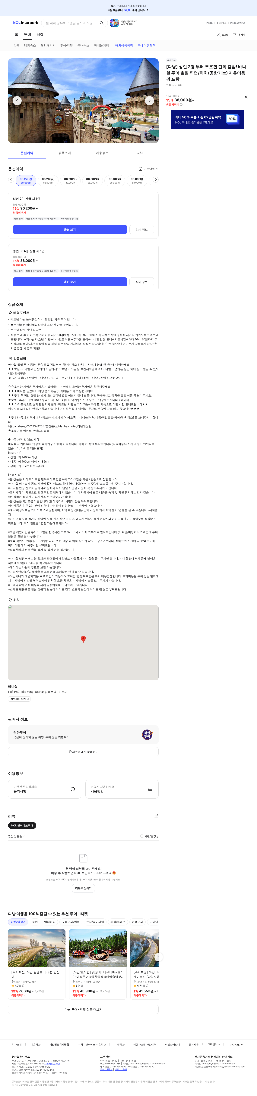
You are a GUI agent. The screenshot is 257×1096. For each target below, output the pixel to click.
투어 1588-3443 (108, 1060)
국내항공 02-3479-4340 (141, 1066)
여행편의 (137, 922)
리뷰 (140, 153)
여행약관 (120, 1044)
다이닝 (154, 922)
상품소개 (64, 153)
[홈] (16, 34)
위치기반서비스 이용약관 (92, 1044)
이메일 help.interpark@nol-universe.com (143, 1063)
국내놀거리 (101, 45)
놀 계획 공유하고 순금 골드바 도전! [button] (70, 23)
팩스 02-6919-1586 (110, 1063)
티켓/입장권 (18, 922)
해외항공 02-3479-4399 (113, 1066)
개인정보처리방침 (59, 1044)
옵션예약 (27, 153)
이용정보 (102, 153)
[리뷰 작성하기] (156, 816)
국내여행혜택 (147, 45)
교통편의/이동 (71, 922)
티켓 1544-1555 (127, 1060)
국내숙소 (83, 45)
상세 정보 (142, 229)
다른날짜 (149, 169)
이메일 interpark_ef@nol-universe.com (215, 1063)
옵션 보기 (70, 229)
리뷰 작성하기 (83, 888)
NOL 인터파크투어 (22, 825)
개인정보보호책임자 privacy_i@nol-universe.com (220, 1066)
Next (158, 957)
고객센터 (212, 1044)
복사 (64, 692)
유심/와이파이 (95, 922)
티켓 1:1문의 (121, 1069)
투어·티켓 (66, 45)
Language (234, 1044)
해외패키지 (48, 45)
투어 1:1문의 (106, 1069)
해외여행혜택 (124, 45)
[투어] (27, 34)
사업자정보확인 (52, 1063)
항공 (16, 45)
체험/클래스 (117, 922)
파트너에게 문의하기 (85, 752)
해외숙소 (30, 45)
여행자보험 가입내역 (144, 1044)
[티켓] (40, 34)
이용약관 (35, 1044)
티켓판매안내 (172, 1044)
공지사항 (194, 1044)
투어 (35, 922)
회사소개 (17, 1044)
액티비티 (50, 922)
